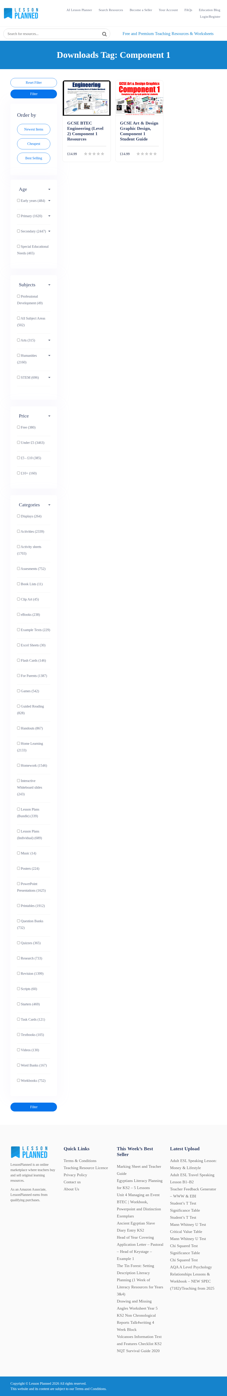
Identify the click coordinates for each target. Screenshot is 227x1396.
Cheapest (33, 144)
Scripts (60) (28, 989)
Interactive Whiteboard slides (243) (29, 787)
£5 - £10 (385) (30, 458)
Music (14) (28, 853)
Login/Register (210, 16)
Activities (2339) (32, 531)
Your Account (168, 10)
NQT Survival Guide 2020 (138, 1351)
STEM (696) (29, 377)
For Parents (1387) (33, 676)
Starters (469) (30, 1004)
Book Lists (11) (31, 584)
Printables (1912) (32, 906)
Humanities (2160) (27, 359)
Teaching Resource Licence (86, 1168)
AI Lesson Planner (79, 10)
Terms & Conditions (80, 1160)
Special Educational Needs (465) (33, 250)
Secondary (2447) (33, 231)
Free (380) (27, 427)
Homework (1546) (33, 765)
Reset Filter (34, 82)
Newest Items (33, 129)
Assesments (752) (32, 569)
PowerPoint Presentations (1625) (31, 887)
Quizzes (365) (30, 943)
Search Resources (111, 10)
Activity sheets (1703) (29, 550)
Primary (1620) (31, 216)
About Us (71, 1189)
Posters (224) (29, 868)
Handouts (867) (31, 728)
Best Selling (33, 158)
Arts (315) (27, 340)
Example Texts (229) (35, 630)
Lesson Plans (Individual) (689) (29, 834)
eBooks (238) (30, 614)
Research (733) (31, 958)
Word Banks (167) (33, 1065)
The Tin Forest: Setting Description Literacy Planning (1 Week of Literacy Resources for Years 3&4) (140, 1279)
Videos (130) (29, 1050)
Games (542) (29, 691)
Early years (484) (32, 201)
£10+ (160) (28, 473)
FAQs (188, 10)
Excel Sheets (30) (32, 645)
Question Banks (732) (30, 924)
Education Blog (209, 10)
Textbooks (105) (32, 1035)
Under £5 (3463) (32, 443)
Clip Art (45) (29, 599)
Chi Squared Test (184, 1260)
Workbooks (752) (32, 1080)
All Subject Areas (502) (31, 321)
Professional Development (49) (30, 299)
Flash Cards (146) (33, 660)
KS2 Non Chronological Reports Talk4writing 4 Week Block (136, 1322)
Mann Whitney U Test (188, 1238)
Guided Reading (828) (30, 709)
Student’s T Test (183, 1217)
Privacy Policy (75, 1175)
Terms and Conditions (90, 1389)
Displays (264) (30, 516)
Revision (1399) (31, 973)
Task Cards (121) (32, 1019)
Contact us (72, 1182)
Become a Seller (141, 10)
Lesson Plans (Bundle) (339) (28, 812)
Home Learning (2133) (30, 747)
